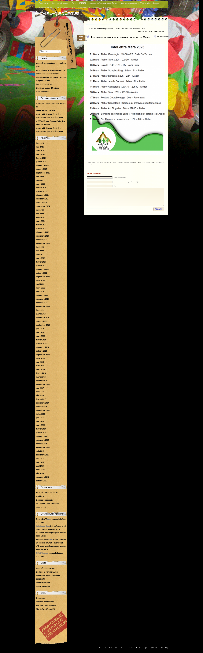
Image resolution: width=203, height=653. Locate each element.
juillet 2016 (40, 414)
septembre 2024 (43, 206)
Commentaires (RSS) (162, 648)
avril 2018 (40, 366)
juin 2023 (40, 247)
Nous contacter (84, 8)
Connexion (40, 598)
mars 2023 (40, 258)
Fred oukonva (42, 540)
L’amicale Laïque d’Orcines (65, 8)
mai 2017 (40, 388)
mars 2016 (40, 425)
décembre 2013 (42, 455)
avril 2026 (40, 151)
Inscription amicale (45, 8)
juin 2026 (40, 143)
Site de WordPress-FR (45, 609)
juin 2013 (40, 459)
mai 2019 (40, 332)
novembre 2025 (42, 165)
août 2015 (40, 451)
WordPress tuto (140, 648)
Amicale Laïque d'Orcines (57, 13)
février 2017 (41, 395)
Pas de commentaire (163, 36)
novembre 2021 (42, 299)
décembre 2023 (42, 232)
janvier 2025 (41, 191)
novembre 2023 (42, 236)
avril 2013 (40, 466)
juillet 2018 (40, 358)
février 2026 (41, 158)
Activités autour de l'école (47, 493)
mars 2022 (40, 288)
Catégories (107, 8)
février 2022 (41, 292)
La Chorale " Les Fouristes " (48, 504)
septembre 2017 (43, 384)
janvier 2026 (41, 162)
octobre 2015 (41, 444)
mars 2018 (40, 369)
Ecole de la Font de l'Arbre (47, 572)
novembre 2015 (42, 440)
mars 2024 (40, 221)
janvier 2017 (41, 399)
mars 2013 (40, 470)
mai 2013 (40, 462)
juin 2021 (40, 310)
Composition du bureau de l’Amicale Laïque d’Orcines (140, 3)
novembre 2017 (42, 381)
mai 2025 (40, 177)
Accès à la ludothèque (45, 568)
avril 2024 (40, 217)
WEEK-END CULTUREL (46, 111)
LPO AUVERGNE (43, 583)
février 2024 (41, 225)
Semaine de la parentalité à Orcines (151, 32)
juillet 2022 (40, 280)
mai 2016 (40, 421)
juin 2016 (40, 418)
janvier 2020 (41, 314)
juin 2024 (40, 210)
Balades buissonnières (46, 500)
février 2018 (41, 373)
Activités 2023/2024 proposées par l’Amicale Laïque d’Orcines (94, 3)
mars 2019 (40, 336)
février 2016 (41, 429)
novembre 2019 (42, 318)
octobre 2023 (41, 240)
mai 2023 (40, 251)
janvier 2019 (41, 344)
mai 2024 (40, 214)
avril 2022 (40, 284)
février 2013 (41, 473)
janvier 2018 (41, 377)
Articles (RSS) (150, 648)
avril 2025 (40, 180)
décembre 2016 (42, 403)
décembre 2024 (42, 195)
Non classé (137, 162)
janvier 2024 (41, 229)
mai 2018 (40, 362)
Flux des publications (45, 602)
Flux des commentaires (46, 605)
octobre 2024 (41, 203)
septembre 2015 (43, 447)
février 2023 (41, 262)
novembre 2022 (42, 269)
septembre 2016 (43, 410)
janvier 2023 (41, 266)
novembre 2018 (42, 347)
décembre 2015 (42, 436)
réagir (153, 162)
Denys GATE (41, 519)
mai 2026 (40, 147)
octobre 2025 (41, 169)
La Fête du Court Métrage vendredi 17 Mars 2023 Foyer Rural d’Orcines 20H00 (116, 29)
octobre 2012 (41, 481)
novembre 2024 (42, 199)
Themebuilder (125, 648)
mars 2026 (40, 154)
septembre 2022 (43, 277)
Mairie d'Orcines (43, 586)
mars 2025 (40, 184)
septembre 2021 (43, 306)
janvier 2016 (41, 433)
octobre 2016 (41, 407)
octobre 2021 (41, 303)
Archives (96, 8)
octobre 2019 (41, 321)
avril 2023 (40, 254)
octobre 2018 (41, 351)
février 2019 (41, 340)
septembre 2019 (43, 325)
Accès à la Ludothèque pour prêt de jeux (53, 3)
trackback (91, 165)
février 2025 (41, 188)
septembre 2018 (43, 355)
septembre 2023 (43, 243)
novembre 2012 (42, 477)
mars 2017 (40, 392)
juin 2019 (40, 329)
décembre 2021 (42, 295)
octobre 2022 (41, 273)
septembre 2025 (43, 173)
